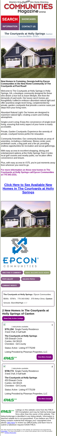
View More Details (44, 357)
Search (10, 19)
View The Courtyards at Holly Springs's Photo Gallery (10, 279)
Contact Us (29, 26)
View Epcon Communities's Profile (30, 279)
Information (10, 26)
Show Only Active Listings (13, 318)
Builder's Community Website (10, 285)
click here (11, 423)
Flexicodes (4, 431)
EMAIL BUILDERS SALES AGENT (37, 272)
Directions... (12, 272)
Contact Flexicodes (10, 432)
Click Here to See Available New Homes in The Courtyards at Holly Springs (28, 188)
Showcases (29, 19)
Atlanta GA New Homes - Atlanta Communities (28, 7)
